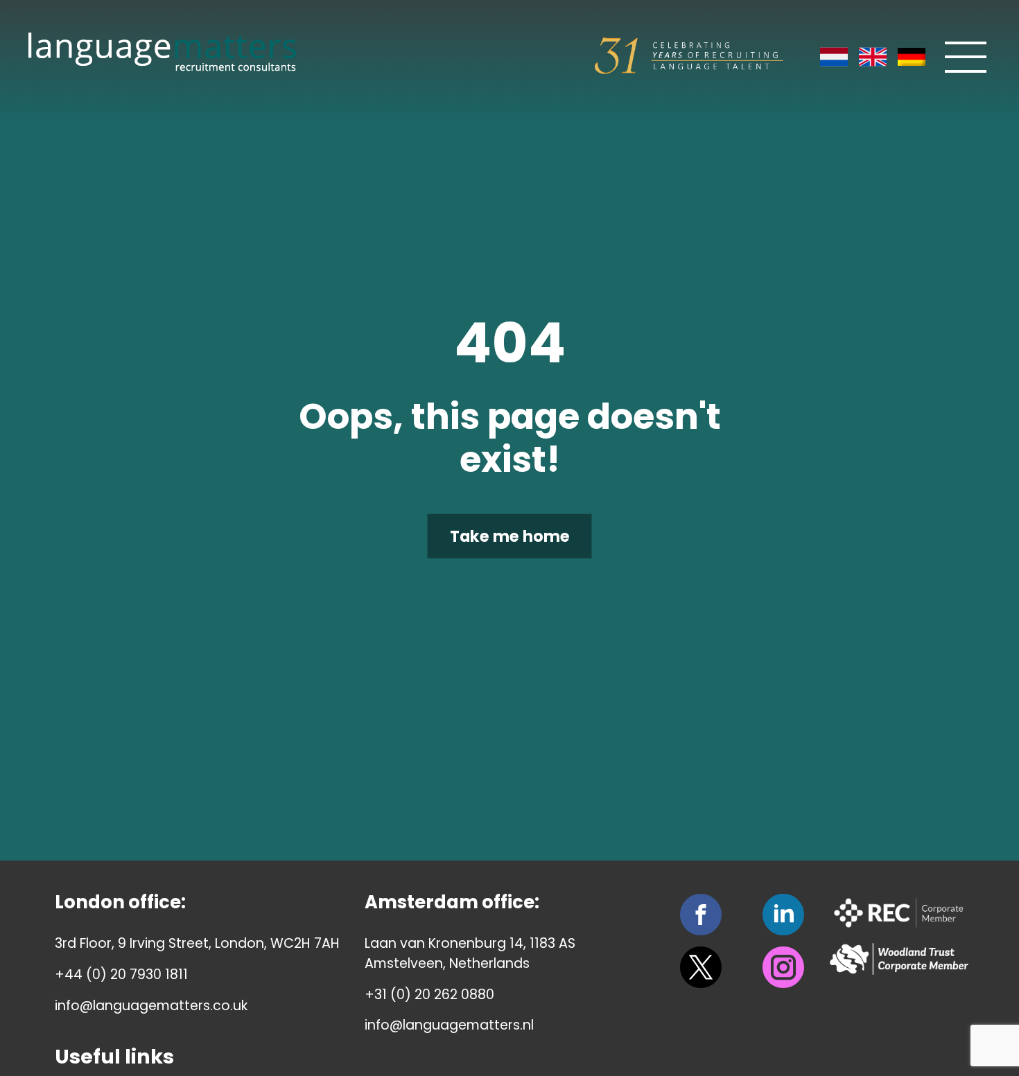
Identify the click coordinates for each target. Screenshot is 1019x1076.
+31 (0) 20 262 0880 (429, 994)
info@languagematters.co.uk (151, 1005)
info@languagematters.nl (449, 1025)
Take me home (510, 536)
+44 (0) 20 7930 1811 (121, 974)
